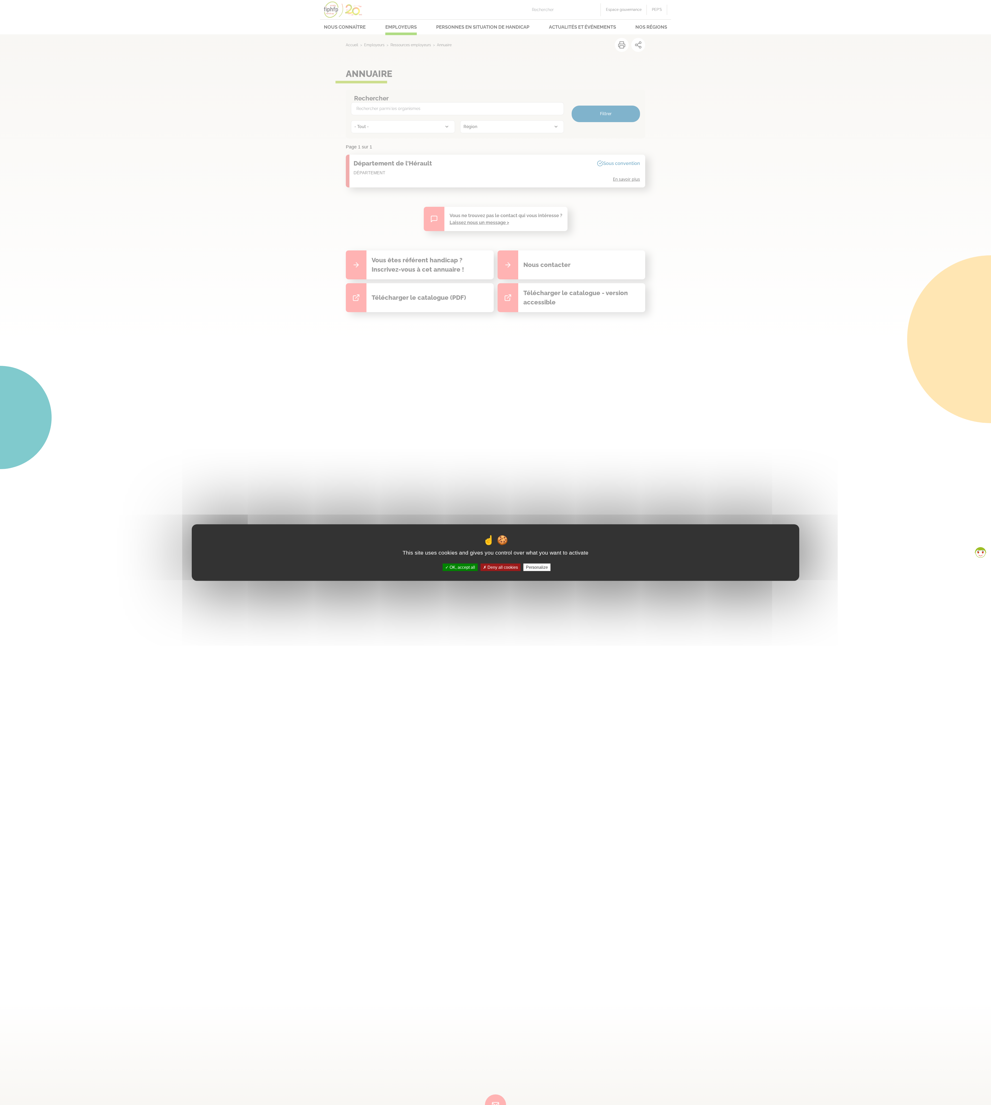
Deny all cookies (502, 567)
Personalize (537, 567)
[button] (980, 552)
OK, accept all (462, 567)
